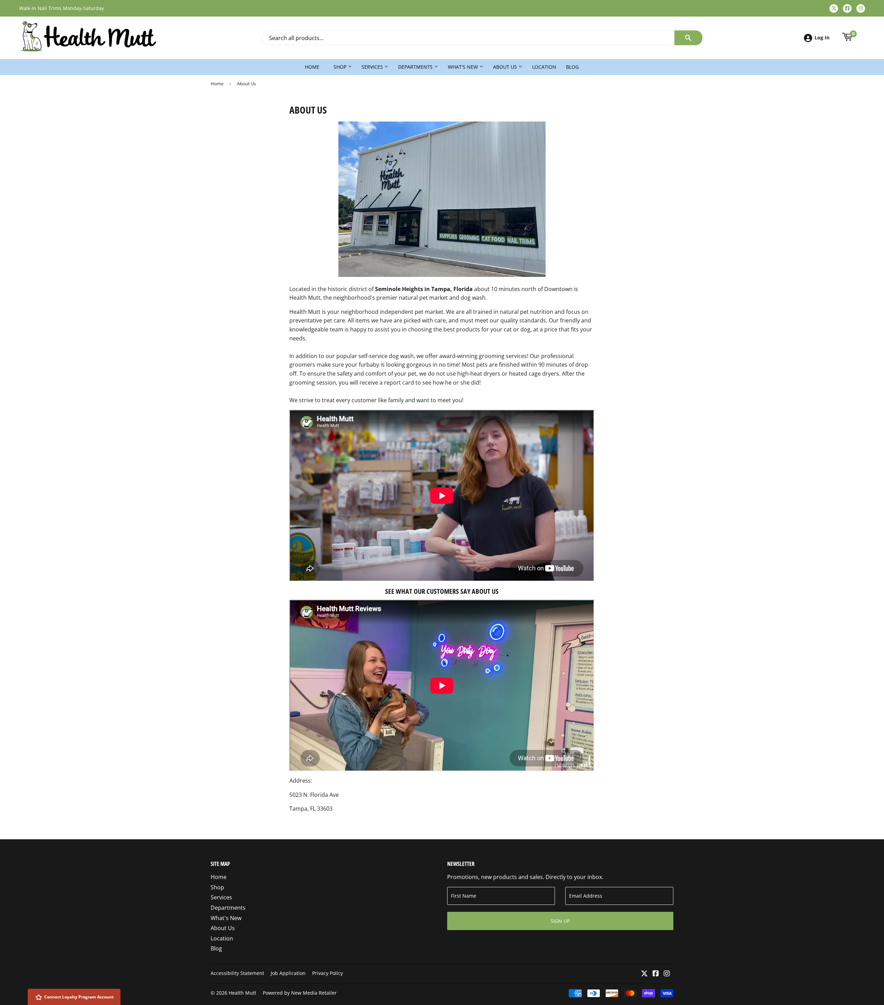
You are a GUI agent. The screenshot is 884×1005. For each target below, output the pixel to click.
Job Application (288, 973)
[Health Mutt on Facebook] (656, 974)
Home (312, 67)
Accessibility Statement (237, 973)
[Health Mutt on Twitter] (644, 974)
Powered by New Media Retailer (300, 992)
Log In (822, 37)
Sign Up (560, 921)
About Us (505, 67)
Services (373, 67)
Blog (572, 67)
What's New (463, 67)
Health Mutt (242, 992)
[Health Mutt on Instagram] (667, 974)
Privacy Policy (327, 973)
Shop (341, 67)
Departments (416, 67)
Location (544, 67)
